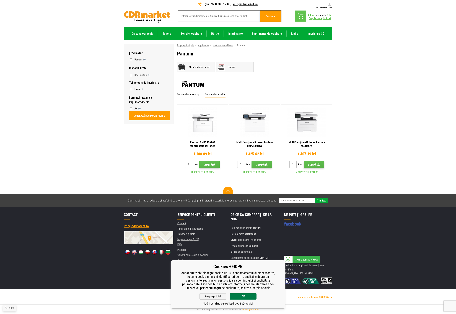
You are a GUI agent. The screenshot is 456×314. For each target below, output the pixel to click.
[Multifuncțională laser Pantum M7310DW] (306, 122)
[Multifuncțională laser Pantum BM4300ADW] (254, 122)
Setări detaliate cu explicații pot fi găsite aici (228, 303)
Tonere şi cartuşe (250, 309)
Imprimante (203, 45)
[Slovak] (154, 252)
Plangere (181, 249)
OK (243, 296)
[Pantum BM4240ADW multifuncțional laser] (202, 122)
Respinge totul (213, 296)
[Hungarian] (140, 252)
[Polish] (147, 252)
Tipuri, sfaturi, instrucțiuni (190, 228)
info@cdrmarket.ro (245, 4)
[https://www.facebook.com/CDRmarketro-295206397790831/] (293, 224)
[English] (134, 252)
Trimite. (321, 200)
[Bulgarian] (167, 252)
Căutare (270, 16)
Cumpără (209, 165)
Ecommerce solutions (307, 297)
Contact (181, 223)
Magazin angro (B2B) (188, 239)
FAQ (179, 244)
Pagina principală (185, 45)
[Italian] (161, 252)
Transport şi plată (186, 234)
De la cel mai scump (188, 94)
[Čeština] (127, 252)
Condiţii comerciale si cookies (192, 255)
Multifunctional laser (223, 45)
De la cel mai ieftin (215, 94)
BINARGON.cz (325, 297)
